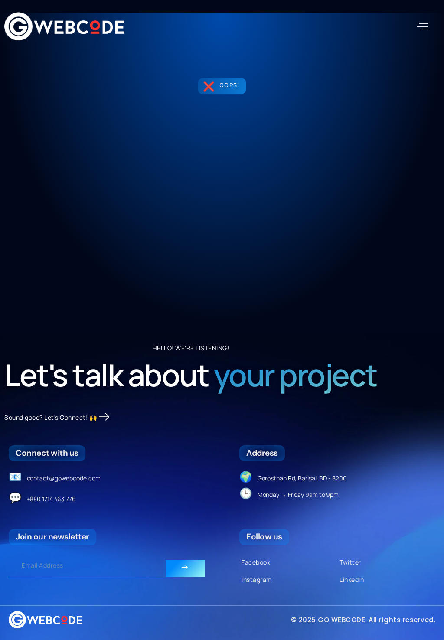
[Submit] (185, 568)
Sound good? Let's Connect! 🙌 (50, 417)
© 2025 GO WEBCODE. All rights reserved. (363, 619)
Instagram (257, 579)
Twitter (350, 562)
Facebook (256, 562)
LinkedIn (352, 579)
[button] (423, 27)
